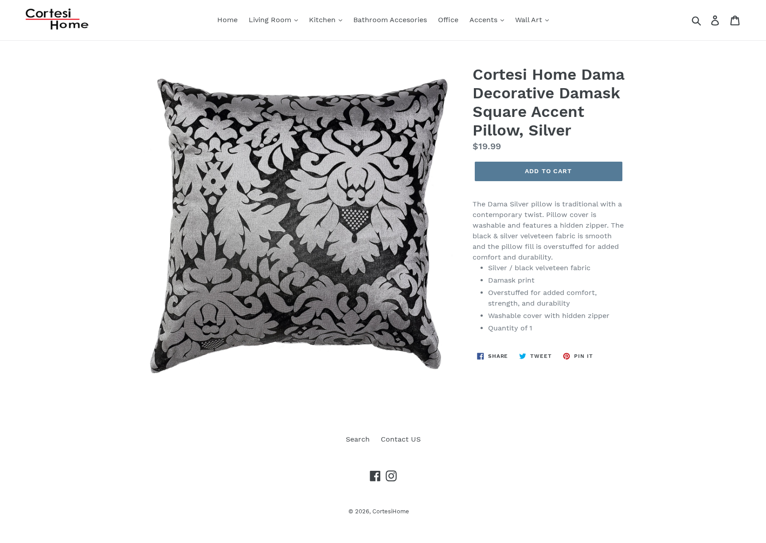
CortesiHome (390, 511)
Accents (484, 20)
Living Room (271, 20)
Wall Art (529, 20)
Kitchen (323, 20)
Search (358, 439)
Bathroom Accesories (390, 20)
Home (227, 20)
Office (448, 20)
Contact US (401, 439)
